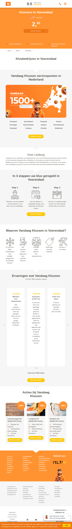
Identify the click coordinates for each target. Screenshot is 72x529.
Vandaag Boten (11, 494)
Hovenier (9, 470)
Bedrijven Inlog (12, 521)
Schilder (25, 466)
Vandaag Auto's (11, 486)
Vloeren (25, 470)
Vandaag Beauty (11, 492)
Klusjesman (26, 460)
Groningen (13, 125)
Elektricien (10, 468)
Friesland (43, 121)
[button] (4, 325)
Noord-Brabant (59, 125)
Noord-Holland (28, 125)
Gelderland (59, 128)
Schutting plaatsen (44, 460)
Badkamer (42, 456)
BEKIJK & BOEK (36, 136)
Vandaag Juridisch (28, 498)
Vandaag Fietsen (27, 496)
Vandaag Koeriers (12, 490)
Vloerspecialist (43, 470)
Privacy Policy (12, 517)
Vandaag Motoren (28, 486)
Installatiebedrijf (27, 456)
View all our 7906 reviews (36, 373)
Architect (9, 458)
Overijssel (13, 128)
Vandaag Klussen (12, 488)
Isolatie (9, 472)
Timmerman (42, 466)
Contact (12, 519)
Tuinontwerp (42, 468)
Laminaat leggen (27, 462)
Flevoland (13, 121)
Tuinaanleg (26, 468)
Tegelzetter (42, 464)
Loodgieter (26, 464)
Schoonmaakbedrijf (44, 458)
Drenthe (43, 128)
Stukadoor (42, 462)
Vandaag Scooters (44, 494)
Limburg (28, 128)
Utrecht (58, 121)
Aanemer (9, 456)
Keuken (25, 458)
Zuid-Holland (28, 121)
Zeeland (43, 125)
